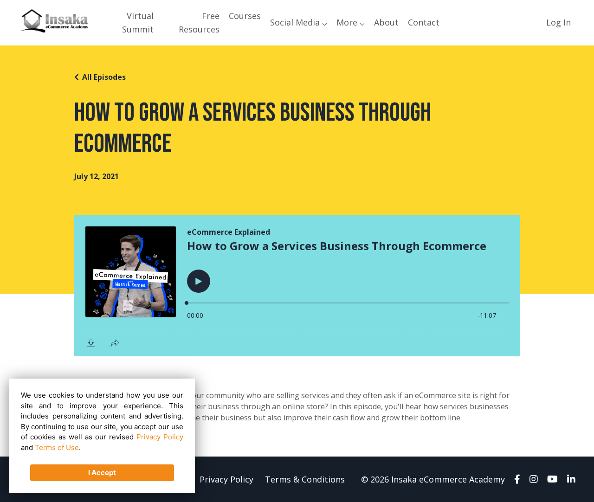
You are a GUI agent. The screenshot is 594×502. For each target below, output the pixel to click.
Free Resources (199, 22)
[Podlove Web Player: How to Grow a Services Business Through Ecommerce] (297, 285)
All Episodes (104, 77)
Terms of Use (57, 447)
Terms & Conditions (305, 479)
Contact (423, 22)
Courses (245, 15)
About (386, 22)
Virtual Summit (138, 22)
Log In (558, 22)
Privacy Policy (226, 479)
